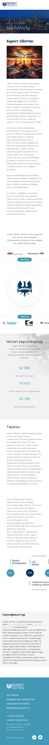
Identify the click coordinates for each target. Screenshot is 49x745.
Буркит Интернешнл (19, 561)
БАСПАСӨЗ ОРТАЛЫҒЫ (18, 703)
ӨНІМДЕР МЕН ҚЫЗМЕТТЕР (20, 699)
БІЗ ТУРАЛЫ (13, 695)
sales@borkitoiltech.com (17, 720)
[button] (35, 563)
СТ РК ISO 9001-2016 (17, 624)
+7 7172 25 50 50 (15, 716)
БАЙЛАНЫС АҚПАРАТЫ (18, 708)
